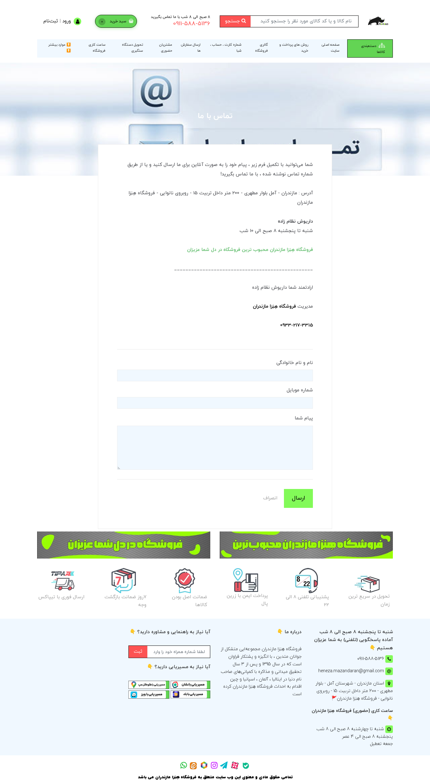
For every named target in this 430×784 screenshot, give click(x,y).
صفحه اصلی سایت (330, 47)
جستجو (233, 21)
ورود (66, 21)
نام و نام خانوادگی (294, 363)
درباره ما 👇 (289, 632)
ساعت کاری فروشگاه (96, 47)
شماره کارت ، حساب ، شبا (225, 47)
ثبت (138, 651)
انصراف (270, 498)
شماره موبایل (300, 390)
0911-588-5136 (191, 24)
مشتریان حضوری (165, 47)
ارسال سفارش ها (191, 47)
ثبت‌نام (50, 21)
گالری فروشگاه (261, 47)
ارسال (298, 498)
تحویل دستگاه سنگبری (132, 47)
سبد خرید (114, 21)
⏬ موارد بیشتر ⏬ (59, 47)
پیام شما (304, 418)
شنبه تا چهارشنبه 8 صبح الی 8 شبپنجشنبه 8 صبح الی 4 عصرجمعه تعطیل (354, 736)
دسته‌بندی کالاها (373, 48)
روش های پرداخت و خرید (293, 47)
